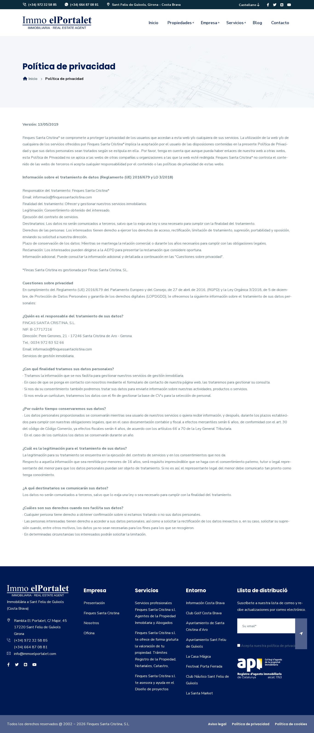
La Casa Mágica (198, 656)
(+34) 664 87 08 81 (83, 5)
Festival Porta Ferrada (204, 666)
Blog (257, 22)
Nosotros (91, 623)
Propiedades (180, 22)
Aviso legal (217, 724)
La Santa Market (199, 693)
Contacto (280, 22)
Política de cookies (291, 724)
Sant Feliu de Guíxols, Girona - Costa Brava (146, 5)
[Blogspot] (282, 5)
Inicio (153, 22)
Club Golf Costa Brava (204, 613)
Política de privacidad (250, 724)
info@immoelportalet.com (35, 653)
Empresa (209, 22)
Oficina (89, 633)
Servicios (235, 22)
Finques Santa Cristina (101, 613)
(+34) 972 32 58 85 (42, 5)
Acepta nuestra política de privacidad (270, 645)
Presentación (94, 603)
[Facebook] (267, 5)
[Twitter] (275, 5)
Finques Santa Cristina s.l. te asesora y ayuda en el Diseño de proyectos (155, 683)
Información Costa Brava (205, 603)
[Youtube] (289, 5)
